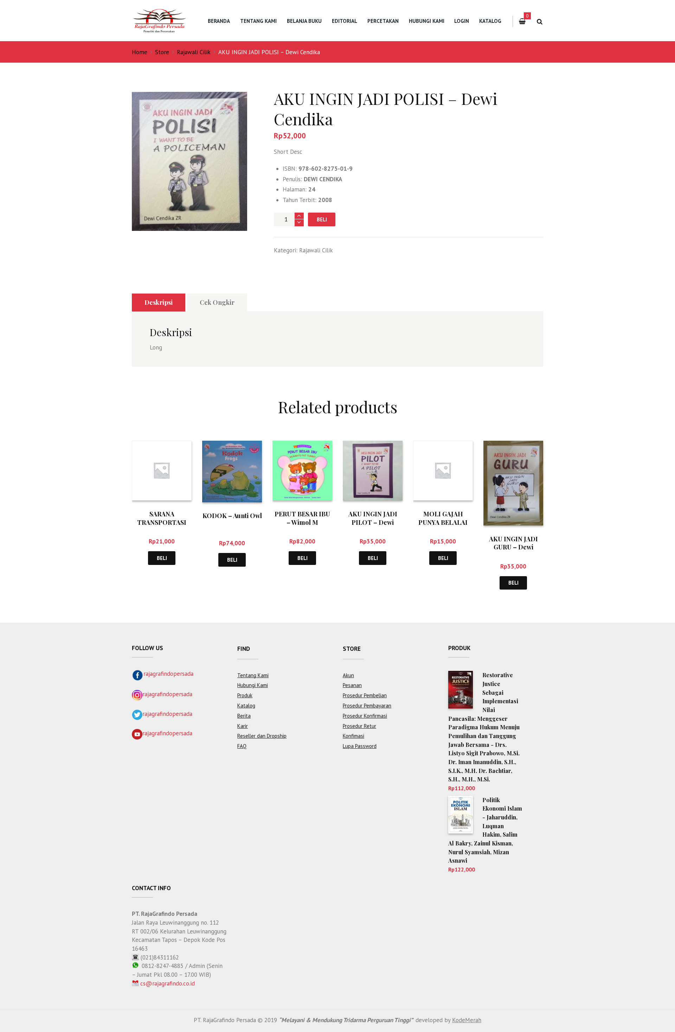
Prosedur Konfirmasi (365, 715)
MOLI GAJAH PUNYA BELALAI (443, 518)
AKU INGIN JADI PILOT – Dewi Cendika (372, 522)
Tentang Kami (258, 21)
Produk (244, 695)
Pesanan (352, 685)
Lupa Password (360, 746)
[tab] (158, 303)
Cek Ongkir (217, 302)
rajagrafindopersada (168, 674)
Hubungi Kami (426, 21)
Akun (348, 675)
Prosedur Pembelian (365, 695)
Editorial (344, 21)
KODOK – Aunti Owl (232, 515)
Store (162, 52)
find (243, 649)
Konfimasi (353, 735)
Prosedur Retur (359, 726)
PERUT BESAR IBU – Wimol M (302, 518)
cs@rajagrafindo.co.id (167, 983)
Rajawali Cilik (194, 52)
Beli (322, 219)
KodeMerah (466, 1020)
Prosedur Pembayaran (367, 705)
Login (461, 21)
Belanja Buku (304, 21)
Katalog (490, 21)
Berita (244, 715)
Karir (242, 726)
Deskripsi (158, 302)
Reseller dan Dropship (262, 735)
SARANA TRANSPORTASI (161, 518)
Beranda (219, 21)
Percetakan (383, 21)
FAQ (241, 746)
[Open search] (539, 22)
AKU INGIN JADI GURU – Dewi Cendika (513, 547)
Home (139, 52)
